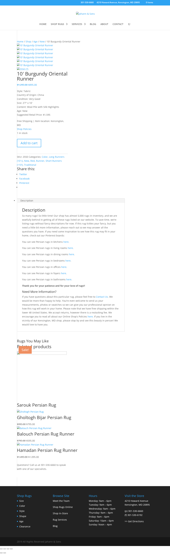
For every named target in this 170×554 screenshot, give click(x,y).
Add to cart (29, 143)
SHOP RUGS (57, 24)
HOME (42, 24)
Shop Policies (24, 129)
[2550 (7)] (22, 69)
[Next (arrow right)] (4, 552)
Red (32, 160)
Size (21, 500)
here (66, 241)
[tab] (71, 200)
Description (26, 200)
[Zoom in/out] (11, 548)
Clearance (24, 526)
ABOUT (104, 24)
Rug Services (60, 519)
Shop (28, 41)
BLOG (93, 24)
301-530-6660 (87, 2)
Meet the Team (61, 500)
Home (20, 41)
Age (35, 41)
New (42, 41)
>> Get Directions (134, 521)
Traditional (30, 164)
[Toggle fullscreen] (8, 548)
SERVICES (77, 24)
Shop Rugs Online (63, 507)
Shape (22, 516)
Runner (40, 160)
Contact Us (102, 296)
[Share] (4, 548)
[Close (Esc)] (1, 548)
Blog (55, 526)
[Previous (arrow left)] (1, 552)
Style (22, 511)
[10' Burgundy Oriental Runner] (35, 45)
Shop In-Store (60, 513)
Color (45, 156)
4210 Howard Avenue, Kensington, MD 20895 (118, 2)
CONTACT (118, 24)
